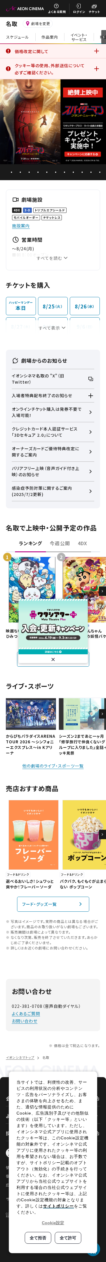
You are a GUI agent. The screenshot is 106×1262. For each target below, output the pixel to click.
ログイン (79, 11)
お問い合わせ (24, 1021)
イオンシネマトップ (20, 1057)
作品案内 (50, 37)
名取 (12, 23)
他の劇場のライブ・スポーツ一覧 (52, 766)
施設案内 (21, 226)
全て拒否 (38, 1237)
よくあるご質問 (26, 1013)
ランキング (30, 543)
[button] (102, 591)
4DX (82, 543)
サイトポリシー (58, 1206)
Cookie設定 (53, 1222)
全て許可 (68, 1237)
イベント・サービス (78, 37)
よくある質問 (57, 11)
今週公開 (60, 543)
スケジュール (17, 37)
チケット (94, 11)
